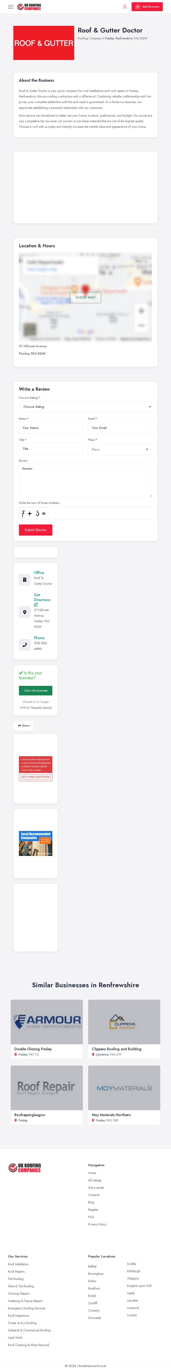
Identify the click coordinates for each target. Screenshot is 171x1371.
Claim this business (35, 690)
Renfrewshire (124, 38)
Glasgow (133, 1278)
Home (92, 1173)
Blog (91, 1202)
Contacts (93, 1195)
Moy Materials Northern (111, 1114)
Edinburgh (133, 1271)
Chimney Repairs (19, 1293)
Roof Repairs (16, 1271)
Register (93, 1209)
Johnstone (102, 1054)
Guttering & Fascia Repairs (25, 1301)
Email (91, 419)
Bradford (94, 1288)
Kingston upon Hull (139, 1286)
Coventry (94, 1310)
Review (23, 461)
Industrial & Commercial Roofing (29, 1330)
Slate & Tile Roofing (21, 1286)
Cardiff (92, 1303)
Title (21, 440)
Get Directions (42, 597)
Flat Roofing (16, 1279)
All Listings (94, 1180)
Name (22, 419)
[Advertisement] (85, 189)
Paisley (109, 38)
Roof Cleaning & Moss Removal (28, 1345)
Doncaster (94, 1318)
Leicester (132, 1300)
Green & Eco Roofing (22, 1323)
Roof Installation (18, 1264)
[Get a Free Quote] (35, 768)
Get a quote (96, 1187)
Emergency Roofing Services (26, 1308)
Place (91, 440)
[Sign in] (125, 6)
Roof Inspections (18, 1315)
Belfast (92, 1266)
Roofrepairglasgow (29, 1114)
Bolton (92, 1281)
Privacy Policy (97, 1224)
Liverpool (133, 1308)
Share (25, 725)
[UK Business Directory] (35, 843)
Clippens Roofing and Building (116, 1049)
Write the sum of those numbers (39, 503)
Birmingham (96, 1273)
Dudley (131, 1263)
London (132, 1315)
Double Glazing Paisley (33, 1049)
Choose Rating (28, 398)
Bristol (92, 1296)
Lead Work (15, 1337)
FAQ (91, 1217)
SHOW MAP (86, 297)
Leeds (130, 1293)
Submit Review (36, 529)
